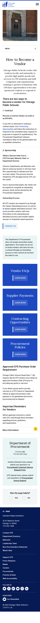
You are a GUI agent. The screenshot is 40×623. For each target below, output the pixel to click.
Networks (6, 540)
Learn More (20, 278)
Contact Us (10, 226)
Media (5, 564)
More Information (11, 430)
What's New (7, 550)
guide (5, 211)
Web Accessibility (10, 578)
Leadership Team (10, 543)
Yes (16, 498)
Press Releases (9, 561)
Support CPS (8, 557)
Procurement (8, 571)
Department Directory (11, 536)
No (29, 498)
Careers (6, 568)
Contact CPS (8, 533)
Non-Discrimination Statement (15, 547)
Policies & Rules (9, 575)
